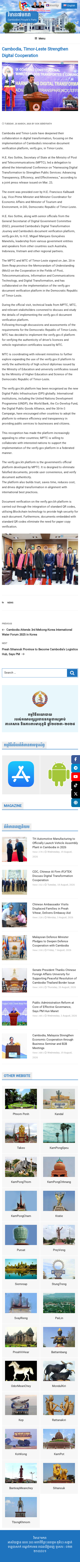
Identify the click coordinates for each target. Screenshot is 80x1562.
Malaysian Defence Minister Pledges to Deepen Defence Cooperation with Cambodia (50, 941)
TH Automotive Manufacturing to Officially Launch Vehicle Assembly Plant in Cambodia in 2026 (55, 843)
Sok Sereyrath (43, 124)
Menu (42, 38)
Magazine (13, 806)
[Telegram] (75, 768)
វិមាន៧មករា (19, 15)
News (10, 603)
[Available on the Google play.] (59, 775)
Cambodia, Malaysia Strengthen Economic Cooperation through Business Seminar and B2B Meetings (53, 1041)
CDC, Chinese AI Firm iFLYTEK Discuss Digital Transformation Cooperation (52, 876)
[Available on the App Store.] (21, 775)
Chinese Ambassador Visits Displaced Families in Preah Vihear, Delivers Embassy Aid (51, 908)
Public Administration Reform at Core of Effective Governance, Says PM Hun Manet (53, 1007)
